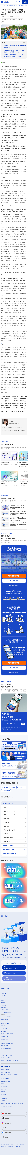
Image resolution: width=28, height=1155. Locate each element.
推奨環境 (22, 1144)
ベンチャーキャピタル (5, 1057)
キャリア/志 (7, 841)
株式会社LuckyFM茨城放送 (6, 1106)
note (6, 1137)
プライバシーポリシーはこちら (7, 729)
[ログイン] (19, 2)
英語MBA (3, 1002)
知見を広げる (6, 5)
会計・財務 (6, 819)
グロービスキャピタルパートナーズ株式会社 (9, 1074)
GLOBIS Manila (4, 1089)
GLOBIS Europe (4, 1086)
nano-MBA (4, 1005)
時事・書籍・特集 (8, 837)
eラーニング (3, 1031)
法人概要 (3, 1144)
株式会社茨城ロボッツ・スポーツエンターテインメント (12, 1103)
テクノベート (7, 834)
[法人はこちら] (25, 2)
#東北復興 (20, 19)
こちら (13, 340)
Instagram (8, 1123)
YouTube (8, 1113)
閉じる (24, 42)
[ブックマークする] (17, 462)
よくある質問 (3, 1146)
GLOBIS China (4, 1083)
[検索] (16, 2)
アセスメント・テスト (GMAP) (7, 1033)
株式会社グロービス (5, 1069)
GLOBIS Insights (4, 1051)
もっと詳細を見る (14, 581)
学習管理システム (4, 1036)
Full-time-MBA (5, 1009)
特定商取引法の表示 (11, 1146)
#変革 (3, 21)
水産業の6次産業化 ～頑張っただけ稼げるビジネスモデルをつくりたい (14, 51)
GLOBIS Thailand (4, 1091)
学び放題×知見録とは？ (5, 799)
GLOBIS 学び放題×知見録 (6, 1017)
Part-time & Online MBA (7, 1012)
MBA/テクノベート (13, 5)
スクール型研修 (4, 1028)
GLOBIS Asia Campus (5, 1081)
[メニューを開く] (2, 2)
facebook (8, 1132)
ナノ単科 (8, 978)
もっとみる (4, 433)
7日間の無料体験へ (14, 576)
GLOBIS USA (3, 1094)
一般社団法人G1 (4, 1098)
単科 (10, 972)
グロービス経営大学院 (9, 830)
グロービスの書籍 (4, 1045)
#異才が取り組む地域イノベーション (9, 19)
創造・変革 (21, 5)
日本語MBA (3, 993)
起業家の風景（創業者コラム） (11, 853)
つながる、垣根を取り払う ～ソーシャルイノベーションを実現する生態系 (15, 55)
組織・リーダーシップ (9, 815)
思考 (5, 807)
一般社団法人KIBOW (5, 1100)
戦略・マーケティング (9, 811)
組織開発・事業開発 (5, 1039)
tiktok (7, 1118)
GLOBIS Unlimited (4, 1019)
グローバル (6, 822)
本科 (11, 967)
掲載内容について (19, 1146)
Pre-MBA (4, 1007)
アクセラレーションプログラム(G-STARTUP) (9, 1060)
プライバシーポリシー (14, 1144)
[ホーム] (1, 5)
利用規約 (7, 1144)
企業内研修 (3, 1026)
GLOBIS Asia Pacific (5, 1078)
